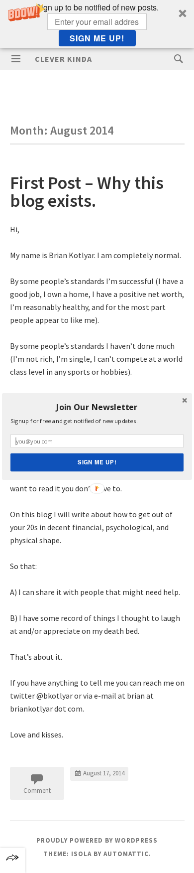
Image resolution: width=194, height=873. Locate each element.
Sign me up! (97, 462)
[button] (97, 407)
